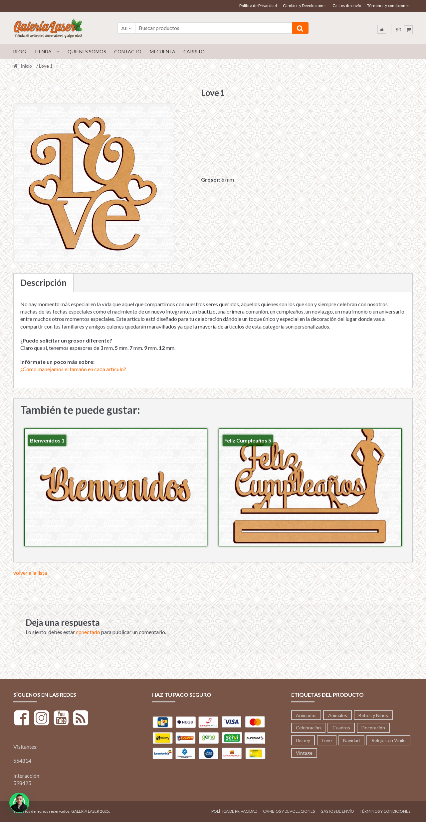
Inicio (26, 66)
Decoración (373, 727)
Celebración (308, 727)
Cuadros (341, 727)
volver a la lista (30, 572)
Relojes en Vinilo (388, 740)
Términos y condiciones (388, 5)
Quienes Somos (87, 51)
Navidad (351, 740)
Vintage (304, 753)
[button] (19, 803)
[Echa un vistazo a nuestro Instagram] (41, 718)
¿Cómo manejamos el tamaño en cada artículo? (73, 369)
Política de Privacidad (258, 5)
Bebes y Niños (373, 715)
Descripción (43, 282)
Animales (337, 715)
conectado (88, 632)
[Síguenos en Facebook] (21, 718)
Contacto (127, 51)
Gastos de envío (346, 5)
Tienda (43, 51)
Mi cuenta (162, 51)
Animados (306, 715)
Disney (303, 740)
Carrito (194, 51)
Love (327, 740)
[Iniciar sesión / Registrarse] (381, 29)
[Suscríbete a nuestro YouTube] (61, 718)
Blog (19, 51)
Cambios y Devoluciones (304, 5)
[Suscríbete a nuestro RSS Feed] (80, 718)
